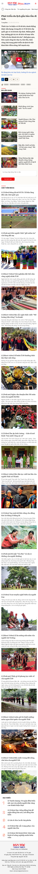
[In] (13, 79)
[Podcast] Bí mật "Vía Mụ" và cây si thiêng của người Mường (16, 555)
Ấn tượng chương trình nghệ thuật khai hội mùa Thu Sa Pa (26, 95)
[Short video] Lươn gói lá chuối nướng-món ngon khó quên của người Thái (18, 718)
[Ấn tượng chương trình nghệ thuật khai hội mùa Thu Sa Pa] (9, 97)
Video (28, 84)
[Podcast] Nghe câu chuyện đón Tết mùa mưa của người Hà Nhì (18, 395)
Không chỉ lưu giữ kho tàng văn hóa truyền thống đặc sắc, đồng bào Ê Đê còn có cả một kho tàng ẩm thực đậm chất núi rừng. (18, 362)
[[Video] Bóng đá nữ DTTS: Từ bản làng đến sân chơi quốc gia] (19, 216)
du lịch (6, 84)
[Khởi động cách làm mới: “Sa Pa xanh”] (9, 111)
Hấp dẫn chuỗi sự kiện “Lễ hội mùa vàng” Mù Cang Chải (26, 147)
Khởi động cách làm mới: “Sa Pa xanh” (25, 107)
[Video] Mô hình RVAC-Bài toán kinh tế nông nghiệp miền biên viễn (21, 835)
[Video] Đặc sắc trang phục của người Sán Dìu (21, 827)
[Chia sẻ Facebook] (2, 79)
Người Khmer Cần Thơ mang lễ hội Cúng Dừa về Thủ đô (26, 121)
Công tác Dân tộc (10, 9)
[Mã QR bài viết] (17, 79)
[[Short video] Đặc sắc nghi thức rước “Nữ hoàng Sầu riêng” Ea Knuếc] (19, 339)
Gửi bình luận (8, 179)
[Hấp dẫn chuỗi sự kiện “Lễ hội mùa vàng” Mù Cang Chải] (9, 149)
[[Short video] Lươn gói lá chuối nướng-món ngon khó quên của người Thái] (19, 741)
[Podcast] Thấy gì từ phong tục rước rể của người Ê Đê (17, 677)
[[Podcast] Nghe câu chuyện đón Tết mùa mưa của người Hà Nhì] (19, 417)
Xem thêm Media (7, 188)
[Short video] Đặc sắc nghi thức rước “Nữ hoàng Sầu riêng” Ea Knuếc (18, 316)
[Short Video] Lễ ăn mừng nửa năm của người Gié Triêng (18, 636)
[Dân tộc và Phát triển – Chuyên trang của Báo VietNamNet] (12, 3)
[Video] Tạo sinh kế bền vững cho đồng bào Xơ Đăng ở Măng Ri (18, 514)
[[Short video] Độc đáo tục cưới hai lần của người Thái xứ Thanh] (19, 496)
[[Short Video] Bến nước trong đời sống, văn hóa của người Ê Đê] (19, 782)
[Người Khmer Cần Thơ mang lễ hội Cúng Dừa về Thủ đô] (9, 123)
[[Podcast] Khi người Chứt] (19, 257)
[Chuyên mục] (2, 3)
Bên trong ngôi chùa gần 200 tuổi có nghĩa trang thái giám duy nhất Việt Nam (26, 135)
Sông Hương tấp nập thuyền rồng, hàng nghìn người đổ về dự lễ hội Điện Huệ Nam (27, 161)
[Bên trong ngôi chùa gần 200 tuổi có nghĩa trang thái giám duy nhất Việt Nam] (9, 136)
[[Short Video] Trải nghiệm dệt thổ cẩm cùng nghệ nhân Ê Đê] (19, 298)
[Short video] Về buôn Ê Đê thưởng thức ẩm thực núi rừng (18, 356)
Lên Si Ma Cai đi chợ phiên (20, 820)
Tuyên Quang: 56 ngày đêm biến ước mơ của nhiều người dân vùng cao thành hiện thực (21, 803)
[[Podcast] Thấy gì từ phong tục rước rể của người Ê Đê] (19, 700)
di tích (22, 84)
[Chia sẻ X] (6, 79)
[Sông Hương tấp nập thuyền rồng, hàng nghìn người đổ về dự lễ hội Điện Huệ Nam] (9, 162)
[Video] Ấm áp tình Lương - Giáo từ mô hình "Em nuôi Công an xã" (18, 434)
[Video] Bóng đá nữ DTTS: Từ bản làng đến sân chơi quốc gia (17, 193)
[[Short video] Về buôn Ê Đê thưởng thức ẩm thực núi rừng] (19, 378)
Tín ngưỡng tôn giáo (23, 9)
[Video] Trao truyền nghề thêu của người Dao (18, 596)
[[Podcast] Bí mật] (19, 578)
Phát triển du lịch (14, 84)
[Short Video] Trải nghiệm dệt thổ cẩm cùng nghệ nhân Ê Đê (18, 275)
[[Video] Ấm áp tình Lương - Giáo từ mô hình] (19, 457)
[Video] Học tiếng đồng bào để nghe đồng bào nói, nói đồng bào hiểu (21, 812)
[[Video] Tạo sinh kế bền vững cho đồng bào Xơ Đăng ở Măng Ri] (19, 537)
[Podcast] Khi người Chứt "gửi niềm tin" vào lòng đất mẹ (18, 234)
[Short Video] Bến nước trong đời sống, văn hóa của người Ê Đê (18, 759)
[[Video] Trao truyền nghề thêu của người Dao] (19, 619)
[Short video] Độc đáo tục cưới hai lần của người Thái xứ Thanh (18, 475)
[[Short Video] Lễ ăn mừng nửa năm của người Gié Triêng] (19, 660)
